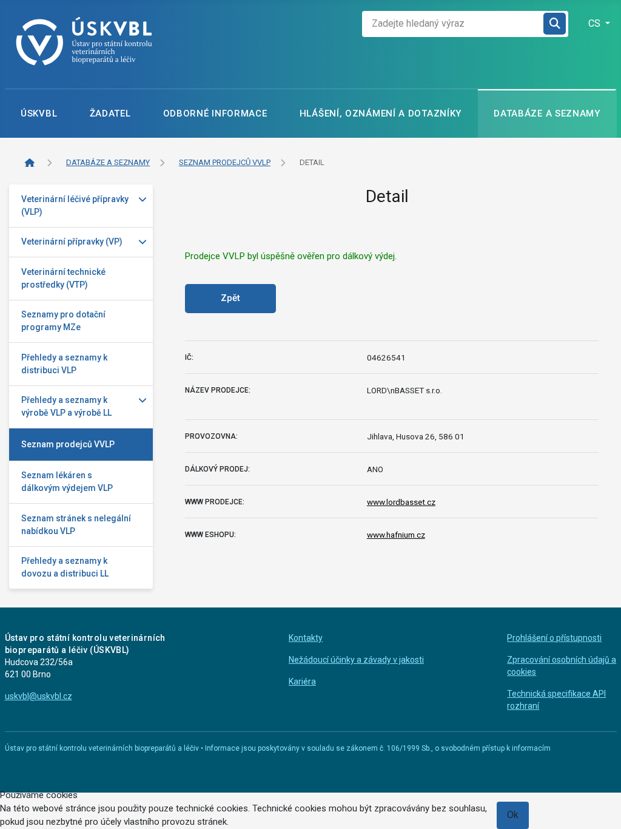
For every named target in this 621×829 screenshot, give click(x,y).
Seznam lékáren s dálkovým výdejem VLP (67, 481)
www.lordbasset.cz (401, 502)
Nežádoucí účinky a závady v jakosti (356, 660)
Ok (513, 815)
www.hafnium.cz (396, 535)
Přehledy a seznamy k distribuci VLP (64, 364)
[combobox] (453, 24)
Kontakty (306, 638)
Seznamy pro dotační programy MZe (63, 321)
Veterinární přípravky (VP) (72, 241)
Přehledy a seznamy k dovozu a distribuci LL (65, 567)
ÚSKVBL (39, 113)
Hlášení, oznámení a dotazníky (381, 113)
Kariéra (302, 681)
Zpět (230, 298)
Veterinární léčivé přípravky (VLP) (75, 205)
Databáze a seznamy (547, 113)
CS (595, 23)
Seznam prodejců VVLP (68, 444)
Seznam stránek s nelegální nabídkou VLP (76, 524)
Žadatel (110, 113)
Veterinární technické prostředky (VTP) (63, 278)
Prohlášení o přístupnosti (554, 638)
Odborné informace (215, 113)
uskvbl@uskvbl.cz (38, 696)
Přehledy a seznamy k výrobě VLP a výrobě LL (66, 406)
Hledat (555, 24)
